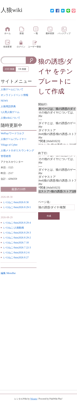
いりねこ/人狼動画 (13, 227)
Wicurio (33, 399)
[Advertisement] (19, 329)
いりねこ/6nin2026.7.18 (16, 242)
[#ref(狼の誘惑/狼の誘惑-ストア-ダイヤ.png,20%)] (57, 134)
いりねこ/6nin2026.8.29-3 (17, 232)
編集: (8, 273)
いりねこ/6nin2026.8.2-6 (16, 252)
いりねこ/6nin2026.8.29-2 (17, 237)
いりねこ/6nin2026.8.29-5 (17, 207)
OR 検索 (22, 69)
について (12, 89)
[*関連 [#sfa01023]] (57, 141)
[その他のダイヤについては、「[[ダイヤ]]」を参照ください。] (57, 113)
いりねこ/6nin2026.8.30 (16, 202)
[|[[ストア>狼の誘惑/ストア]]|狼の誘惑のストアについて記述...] (57, 191)
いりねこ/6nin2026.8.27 (16, 257)
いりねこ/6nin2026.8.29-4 (17, 222)
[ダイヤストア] (57, 130)
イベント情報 (14, 95)
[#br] (57, 116)
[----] (57, 119)
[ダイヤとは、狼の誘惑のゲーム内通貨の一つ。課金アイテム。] (57, 123)
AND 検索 (9, 69)
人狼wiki (11, 10)
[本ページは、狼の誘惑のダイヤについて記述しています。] (57, 109)
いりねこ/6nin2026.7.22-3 (17, 247)
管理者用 (6, 156)
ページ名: (44, 201)
